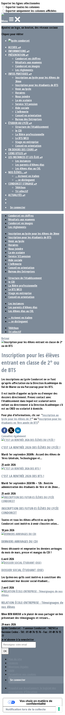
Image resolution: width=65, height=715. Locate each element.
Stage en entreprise (26, 142)
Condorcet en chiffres (28, 58)
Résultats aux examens (28, 62)
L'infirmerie (21, 112)
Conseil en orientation (28, 115)
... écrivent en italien (27, 176)
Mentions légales (18, 667)
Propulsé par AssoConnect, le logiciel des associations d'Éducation (32, 690)
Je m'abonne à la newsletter (17, 639)
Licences (13, 663)
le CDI (18, 130)
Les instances (23, 161)
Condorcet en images (27, 66)
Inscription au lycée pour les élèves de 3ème (33, 233)
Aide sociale (22, 108)
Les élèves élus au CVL (28, 168)
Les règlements (24, 70)
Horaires (20, 93)
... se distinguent (25, 180)
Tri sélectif (21, 191)
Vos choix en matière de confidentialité (36, 702)
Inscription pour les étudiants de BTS (36, 85)
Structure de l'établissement (32, 127)
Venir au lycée (23, 89)
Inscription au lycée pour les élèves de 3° (30, 417)
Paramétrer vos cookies (22, 674)
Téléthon (20, 187)
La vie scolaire (23, 100)
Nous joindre (22, 96)
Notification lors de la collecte (26, 709)
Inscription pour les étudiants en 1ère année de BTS (31, 421)
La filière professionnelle (29, 134)
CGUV (11, 670)
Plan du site (15, 659)
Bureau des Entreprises (28, 119)
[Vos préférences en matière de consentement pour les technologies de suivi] (59, 709)
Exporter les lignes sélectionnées (20, 3)
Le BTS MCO (22, 138)
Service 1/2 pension (26, 104)
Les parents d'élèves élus (29, 165)
